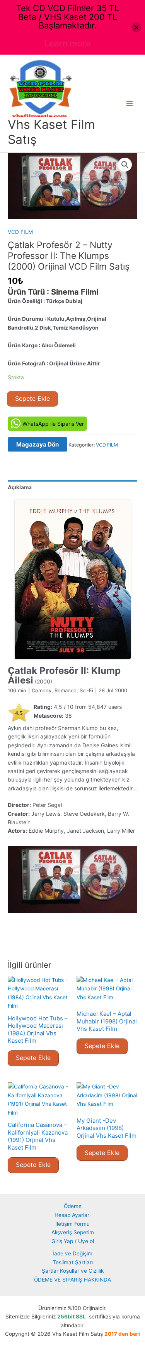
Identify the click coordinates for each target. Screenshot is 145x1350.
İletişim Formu (72, 1224)
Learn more (67, 43)
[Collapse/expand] (136, 27)
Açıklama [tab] (20, 487)
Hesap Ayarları (72, 1215)
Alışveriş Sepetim (72, 1232)
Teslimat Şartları (73, 1262)
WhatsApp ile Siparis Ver (53, 423)
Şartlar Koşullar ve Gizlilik (73, 1271)
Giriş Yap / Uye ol (72, 1241)
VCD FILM (20, 232)
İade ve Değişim (72, 1253)
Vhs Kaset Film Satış (51, 132)
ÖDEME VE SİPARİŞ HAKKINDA (72, 1280)
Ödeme (73, 1206)
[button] (125, 165)
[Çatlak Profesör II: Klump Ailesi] (72, 579)
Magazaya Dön (37, 444)
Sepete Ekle (32, 398)
